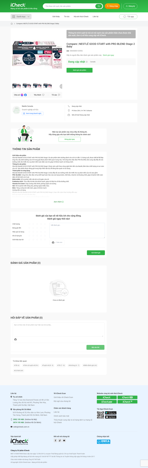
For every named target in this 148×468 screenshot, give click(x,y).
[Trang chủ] (24, 6)
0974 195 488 (18, 422)
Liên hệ (95, 17)
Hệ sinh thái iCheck (81, 17)
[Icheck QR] (127, 397)
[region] (37, 55)
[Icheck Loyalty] (127, 401)
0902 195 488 (18, 419)
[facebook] (55, 440)
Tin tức (66, 17)
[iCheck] (107, 397)
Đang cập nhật (77, 106)
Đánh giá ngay (108, 55)
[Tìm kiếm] (98, 6)
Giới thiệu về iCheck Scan (63, 397)
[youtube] (64, 440)
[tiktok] (60, 440)
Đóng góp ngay (70, 139)
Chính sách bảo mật (61, 416)
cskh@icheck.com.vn (21, 427)
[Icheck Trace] (107, 401)
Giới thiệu (56, 17)
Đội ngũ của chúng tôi (62, 401)
